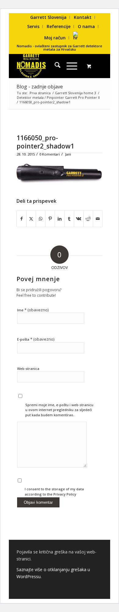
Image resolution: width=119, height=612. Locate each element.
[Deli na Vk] (78, 218)
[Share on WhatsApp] (40, 218)
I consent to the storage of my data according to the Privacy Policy (54, 491)
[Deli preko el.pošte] (97, 218)
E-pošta (35, 339)
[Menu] (68, 66)
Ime (33, 310)
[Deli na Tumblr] (69, 218)
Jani (68, 154)
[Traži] (54, 66)
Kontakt (83, 17)
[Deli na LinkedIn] (59, 218)
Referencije (58, 26)
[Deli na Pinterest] (50, 218)
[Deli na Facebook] (21, 218)
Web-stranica (28, 368)
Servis (33, 26)
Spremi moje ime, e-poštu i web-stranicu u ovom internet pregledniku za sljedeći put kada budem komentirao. (59, 410)
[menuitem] (48, 17)
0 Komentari (49, 154)
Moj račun (55, 38)
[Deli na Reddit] (88, 218)
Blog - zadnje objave (39, 86)
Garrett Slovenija (48, 17)
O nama (86, 26)
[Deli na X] (31, 218)
